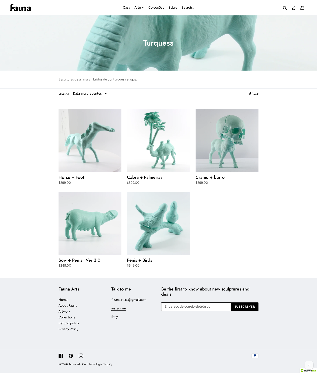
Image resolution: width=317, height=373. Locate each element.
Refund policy (69, 323)
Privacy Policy (68, 329)
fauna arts (75, 364)
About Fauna (68, 306)
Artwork (64, 311)
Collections (67, 317)
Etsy (114, 317)
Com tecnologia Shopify (97, 364)
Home (63, 300)
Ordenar (64, 94)
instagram (118, 308)
